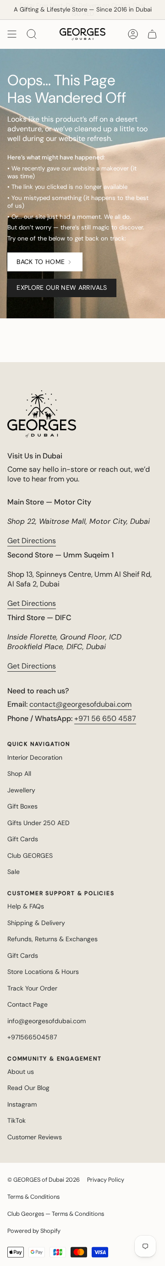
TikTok (16, 1120)
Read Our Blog (28, 1088)
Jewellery (21, 790)
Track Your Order (32, 988)
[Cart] (152, 34)
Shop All (19, 773)
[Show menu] (12, 34)
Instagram (22, 1104)
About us (20, 1071)
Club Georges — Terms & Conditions (55, 1214)
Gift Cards (22, 839)
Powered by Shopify (33, 1231)
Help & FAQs (25, 906)
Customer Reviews (34, 1137)
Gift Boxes (22, 806)
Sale (13, 871)
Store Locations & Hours (43, 971)
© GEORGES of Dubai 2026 (43, 1180)
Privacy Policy (105, 1180)
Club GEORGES (30, 855)
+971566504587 (32, 1037)
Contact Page (27, 1004)
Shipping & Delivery (36, 923)
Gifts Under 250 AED (38, 823)
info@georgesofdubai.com (46, 1021)
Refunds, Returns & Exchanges (52, 939)
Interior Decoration (34, 757)
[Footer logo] (41, 414)
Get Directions (31, 540)
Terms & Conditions (33, 1197)
